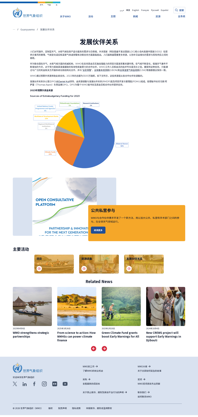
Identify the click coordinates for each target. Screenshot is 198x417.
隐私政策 (76, 408)
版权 (50, 408)
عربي (122, 10)
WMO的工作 (88, 366)
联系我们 (142, 392)
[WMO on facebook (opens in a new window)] (34, 384)
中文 (128, 10)
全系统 (181, 16)
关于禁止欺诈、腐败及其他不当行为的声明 (103, 392)
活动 (90, 16)
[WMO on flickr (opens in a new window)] (54, 383)
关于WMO (65, 16)
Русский (155, 10)
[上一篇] (93, 348)
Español (164, 10)
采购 (85, 379)
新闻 (135, 16)
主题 (113, 16)
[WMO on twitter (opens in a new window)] (15, 384)
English (135, 10)
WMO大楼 (142, 366)
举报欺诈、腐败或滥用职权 (99, 408)
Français (145, 10)
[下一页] (104, 348)
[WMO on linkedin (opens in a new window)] (24, 384)
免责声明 (62, 408)
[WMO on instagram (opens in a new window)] (44, 383)
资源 (158, 16)
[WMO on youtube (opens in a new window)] (65, 384)
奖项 (140, 379)
